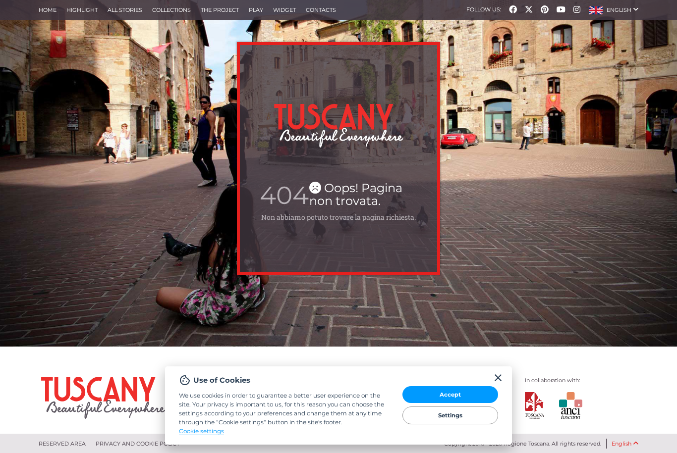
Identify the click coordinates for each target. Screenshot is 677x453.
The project (220, 9)
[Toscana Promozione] (535, 405)
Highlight (82, 9)
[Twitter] (529, 10)
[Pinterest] (545, 10)
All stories (125, 9)
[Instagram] (576, 10)
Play (256, 9)
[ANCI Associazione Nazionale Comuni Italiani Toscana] (563, 405)
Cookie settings (201, 430)
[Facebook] (513, 10)
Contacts (321, 9)
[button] (613, 10)
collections (171, 9)
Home (47, 9)
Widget (284, 9)
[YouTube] (561, 10)
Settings (450, 415)
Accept (450, 394)
